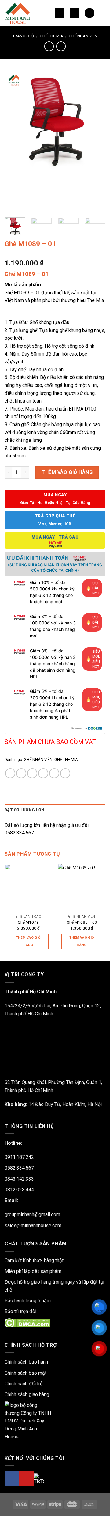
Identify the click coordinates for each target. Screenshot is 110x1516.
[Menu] (74, 13)
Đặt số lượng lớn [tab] (24, 810)
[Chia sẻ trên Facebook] (21, 773)
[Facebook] (12, 1478)
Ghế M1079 (28, 922)
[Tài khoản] (102, 13)
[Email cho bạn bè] (43, 773)
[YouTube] (26, 1478)
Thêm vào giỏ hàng (67, 472)
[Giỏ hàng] (89, 13)
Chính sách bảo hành (26, 1362)
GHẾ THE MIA (51, 36)
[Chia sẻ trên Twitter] (32, 773)
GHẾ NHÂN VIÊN (83, 36)
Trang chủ (23, 36)
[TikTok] (39, 1479)
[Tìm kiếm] (59, 13)
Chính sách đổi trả (24, 1384)
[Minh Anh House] (19, 13)
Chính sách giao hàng (27, 1394)
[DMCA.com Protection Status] (27, 1323)
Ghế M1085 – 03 (82, 922)
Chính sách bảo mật (25, 1373)
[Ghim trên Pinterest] (54, 773)
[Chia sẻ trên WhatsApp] (10, 773)
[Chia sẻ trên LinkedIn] (65, 773)
